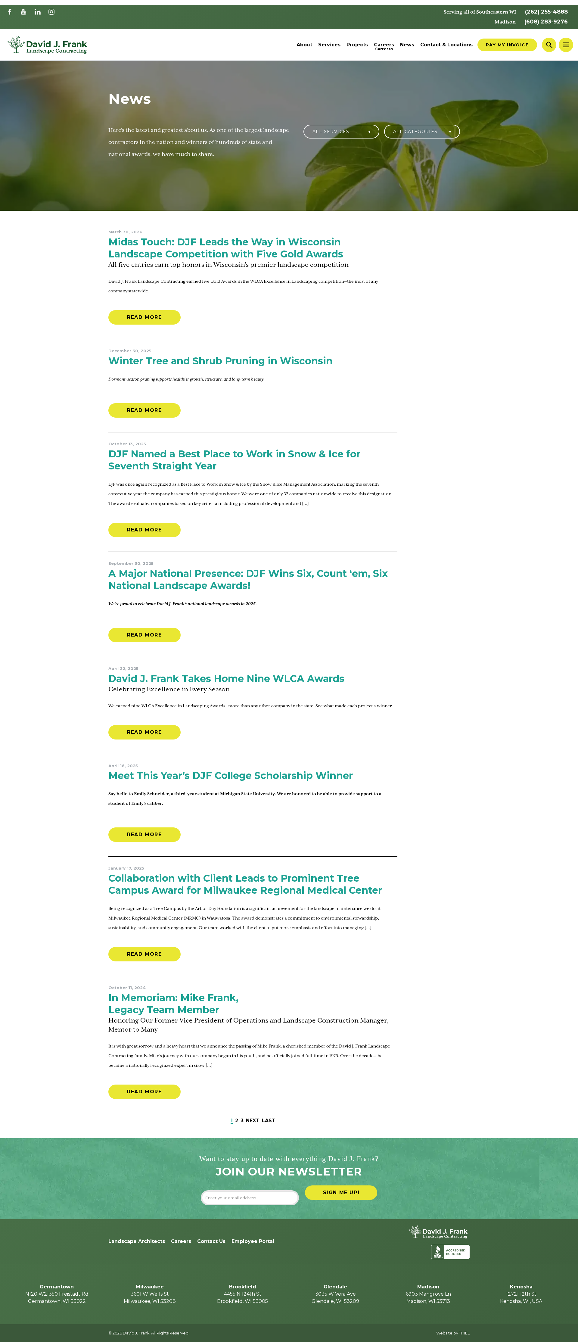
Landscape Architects (136, 1241)
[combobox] (341, 134)
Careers (384, 44)
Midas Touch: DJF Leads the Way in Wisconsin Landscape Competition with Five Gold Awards (225, 248)
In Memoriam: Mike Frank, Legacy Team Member (173, 1004)
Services (329, 44)
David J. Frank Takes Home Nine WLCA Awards (226, 678)
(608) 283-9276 (546, 21)
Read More (144, 317)
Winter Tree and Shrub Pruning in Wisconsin (220, 361)
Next (252, 1120)
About (304, 44)
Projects (357, 44)
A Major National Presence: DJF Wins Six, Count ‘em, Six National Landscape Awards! (248, 579)
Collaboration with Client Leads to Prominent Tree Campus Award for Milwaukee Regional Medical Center (245, 884)
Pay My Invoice (507, 45)
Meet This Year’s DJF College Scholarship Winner (230, 775)
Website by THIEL (453, 1333)
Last (268, 1120)
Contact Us (211, 1241)
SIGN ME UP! (341, 1192)
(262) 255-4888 (546, 11)
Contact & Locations (446, 44)
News (407, 44)
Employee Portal (253, 1241)
